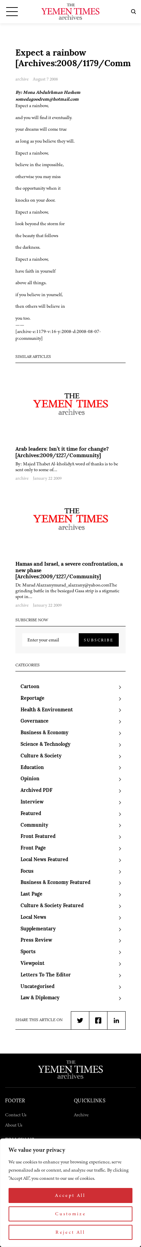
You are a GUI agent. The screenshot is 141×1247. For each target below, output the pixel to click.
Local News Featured (44, 859)
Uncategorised (37, 986)
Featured (31, 813)
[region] (70, 1193)
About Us (13, 1125)
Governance (35, 721)
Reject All (70, 1232)
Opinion (30, 779)
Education (32, 767)
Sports (28, 952)
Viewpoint (32, 963)
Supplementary (38, 929)
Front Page (33, 848)
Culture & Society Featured (52, 906)
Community (34, 825)
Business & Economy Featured (55, 882)
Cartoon (30, 687)
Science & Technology (45, 744)
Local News (33, 917)
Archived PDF (36, 790)
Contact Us (15, 1115)
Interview (32, 802)
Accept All (70, 1195)
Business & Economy (44, 733)
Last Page (31, 894)
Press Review (36, 940)
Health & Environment (47, 710)
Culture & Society (41, 756)
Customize (70, 1213)
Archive (81, 1115)
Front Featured (38, 836)
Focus (27, 871)
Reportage (32, 698)
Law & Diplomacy (40, 998)
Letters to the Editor (46, 975)
